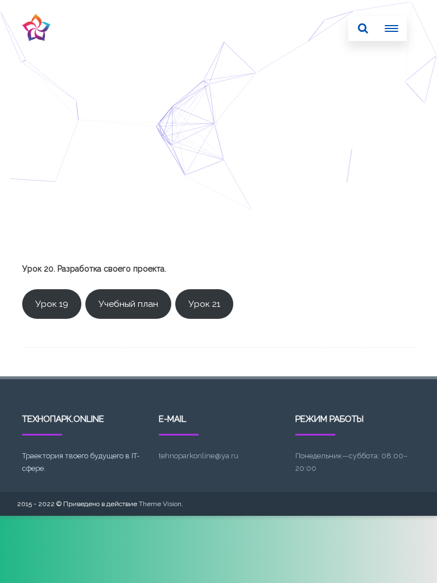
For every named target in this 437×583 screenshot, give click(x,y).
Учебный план (128, 303)
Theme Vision (160, 504)
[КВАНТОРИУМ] (36, 53)
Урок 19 (51, 303)
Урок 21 (204, 303)
